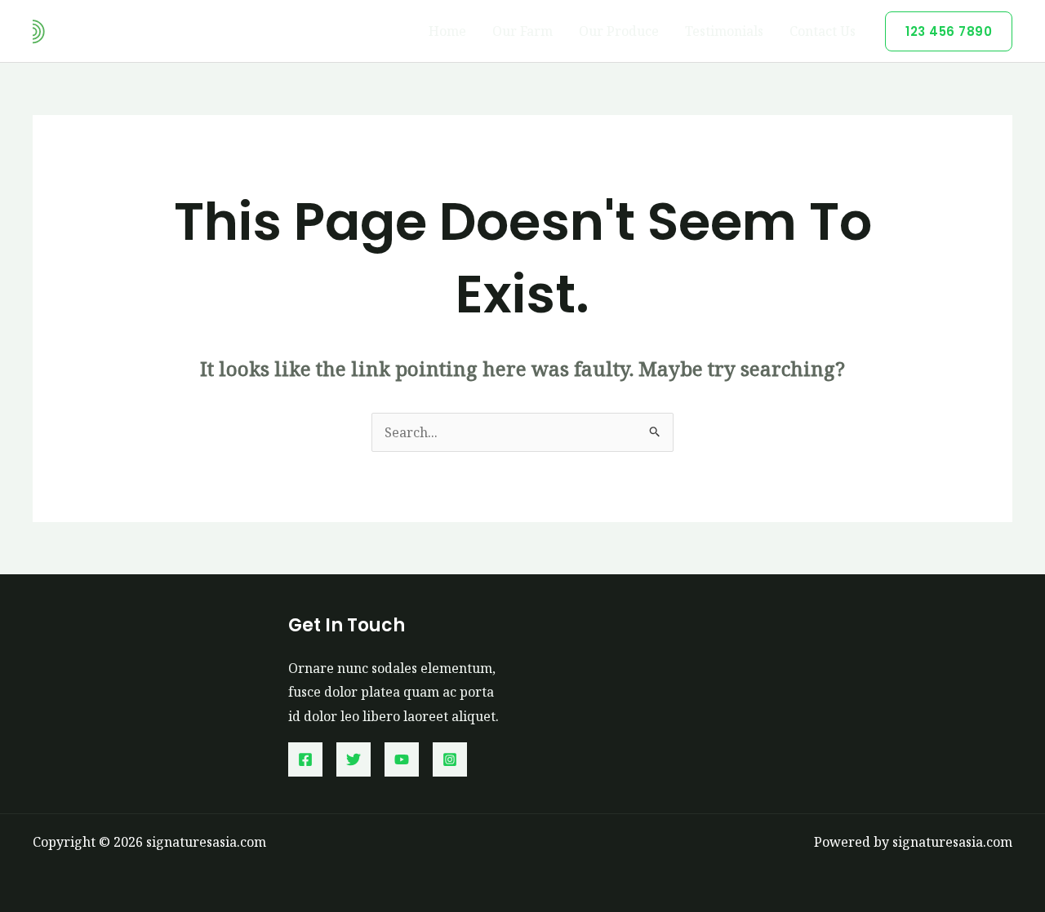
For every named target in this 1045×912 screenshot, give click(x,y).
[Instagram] (450, 759)
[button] (948, 31)
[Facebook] (305, 759)
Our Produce (619, 31)
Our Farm (522, 31)
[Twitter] (353, 759)
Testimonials (724, 31)
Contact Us (822, 31)
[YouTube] (402, 759)
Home (447, 31)
